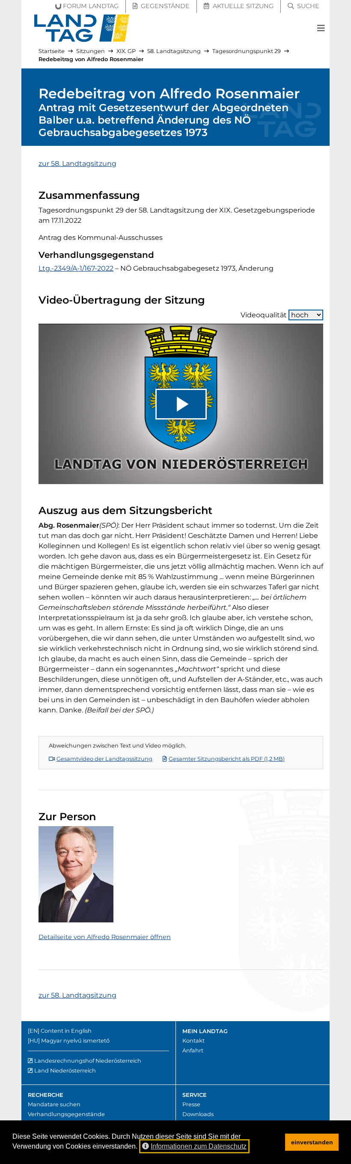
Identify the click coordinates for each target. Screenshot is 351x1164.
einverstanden (312, 1142)
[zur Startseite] (82, 28)
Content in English (66, 1031)
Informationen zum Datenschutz (199, 1146)
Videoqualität (264, 315)
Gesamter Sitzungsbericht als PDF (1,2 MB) (227, 759)
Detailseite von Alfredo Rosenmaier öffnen (105, 937)
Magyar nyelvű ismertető (75, 1040)
